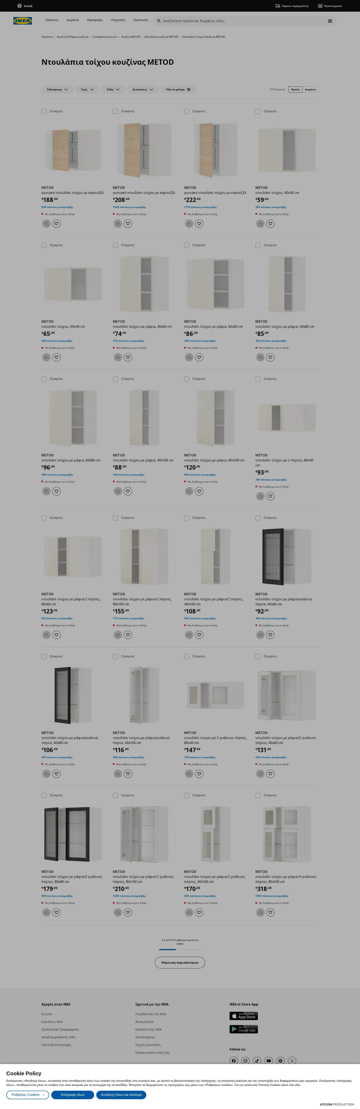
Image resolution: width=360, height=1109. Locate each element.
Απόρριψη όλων (73, 1095)
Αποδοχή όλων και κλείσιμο (121, 1095)
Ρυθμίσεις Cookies (26, 1095)
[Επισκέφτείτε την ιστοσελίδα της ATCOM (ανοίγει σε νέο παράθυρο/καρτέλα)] (337, 1104)
